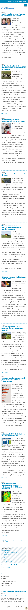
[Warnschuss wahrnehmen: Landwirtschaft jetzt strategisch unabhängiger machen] (6, 234)
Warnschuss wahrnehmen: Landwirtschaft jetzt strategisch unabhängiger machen (11, 227)
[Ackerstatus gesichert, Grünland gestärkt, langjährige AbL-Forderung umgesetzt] (6, 335)
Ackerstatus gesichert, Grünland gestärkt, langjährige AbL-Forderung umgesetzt (12, 328)
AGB (16, 606)
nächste (6, 541)
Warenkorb (11, 1)
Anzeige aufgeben (8, 561)
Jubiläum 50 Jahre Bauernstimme (11, 552)
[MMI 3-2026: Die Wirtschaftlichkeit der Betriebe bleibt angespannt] (6, 442)
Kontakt (17, 1)
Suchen (20, 1)
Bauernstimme (6, 550)
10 (23, 540)
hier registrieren (6, 567)
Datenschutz (11, 606)
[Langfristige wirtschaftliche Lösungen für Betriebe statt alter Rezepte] (6, 21)
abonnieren (6, 557)
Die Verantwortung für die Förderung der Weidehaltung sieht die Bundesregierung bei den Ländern (13, 67)
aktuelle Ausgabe (8, 554)
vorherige (3, 540)
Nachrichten (6, 559)
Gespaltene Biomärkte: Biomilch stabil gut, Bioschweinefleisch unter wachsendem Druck (13, 379)
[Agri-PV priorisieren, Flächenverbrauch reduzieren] (6, 180)
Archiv (5, 556)
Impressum (4, 606)
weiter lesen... (4, 60)
